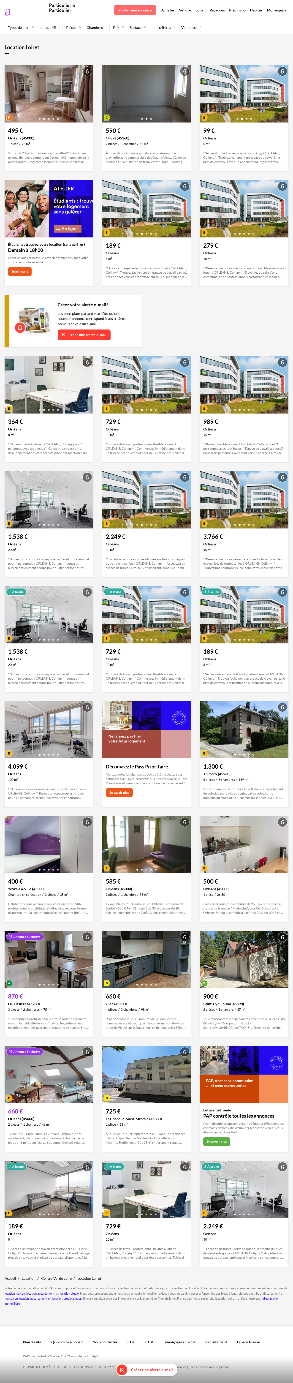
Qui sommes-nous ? (67, 1342)
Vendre (185, 10)
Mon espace (277, 10)
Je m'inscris (20, 271)
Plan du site (32, 1342)
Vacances (217, 10)
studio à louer (72, 1298)
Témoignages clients (179, 1342)
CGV (149, 1342)
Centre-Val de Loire (56, 1278)
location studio (69, 1293)
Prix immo (237, 10)
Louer (200, 10)
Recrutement (216, 1342)
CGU (132, 1342)
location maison (15, 1293)
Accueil (10, 1278)
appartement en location (46, 1298)
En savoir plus (119, 792)
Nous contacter (105, 1342)
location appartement (40, 1293)
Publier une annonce (135, 10)
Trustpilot (94, 1356)
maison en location (17, 1298)
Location (28, 1278)
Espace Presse (248, 1342)
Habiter (256, 10)
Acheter (168, 10)
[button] (39, 117)
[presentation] (9, 95)
